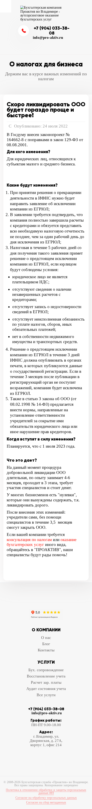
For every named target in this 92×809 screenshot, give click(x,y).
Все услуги (46, 695)
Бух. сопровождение (46, 670)
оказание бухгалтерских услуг (41, 542)
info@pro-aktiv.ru (48, 37)
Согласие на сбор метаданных (46, 802)
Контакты (46, 650)
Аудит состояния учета (46, 688)
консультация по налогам (29, 539)
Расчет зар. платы (46, 682)
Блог (46, 644)
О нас (46, 637)
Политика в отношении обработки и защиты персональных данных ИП (46, 791)
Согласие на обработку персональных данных (46, 797)
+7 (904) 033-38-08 (51, 30)
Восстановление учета (46, 676)
